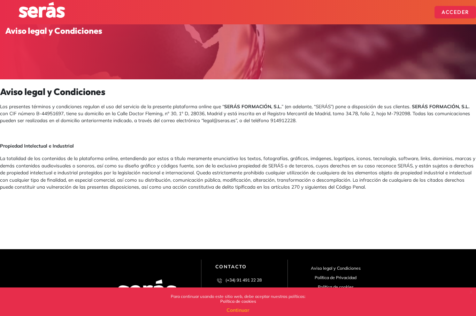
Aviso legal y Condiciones (336, 268)
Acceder (455, 12)
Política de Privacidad (335, 277)
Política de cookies (238, 301)
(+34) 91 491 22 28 (243, 280)
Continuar (238, 310)
